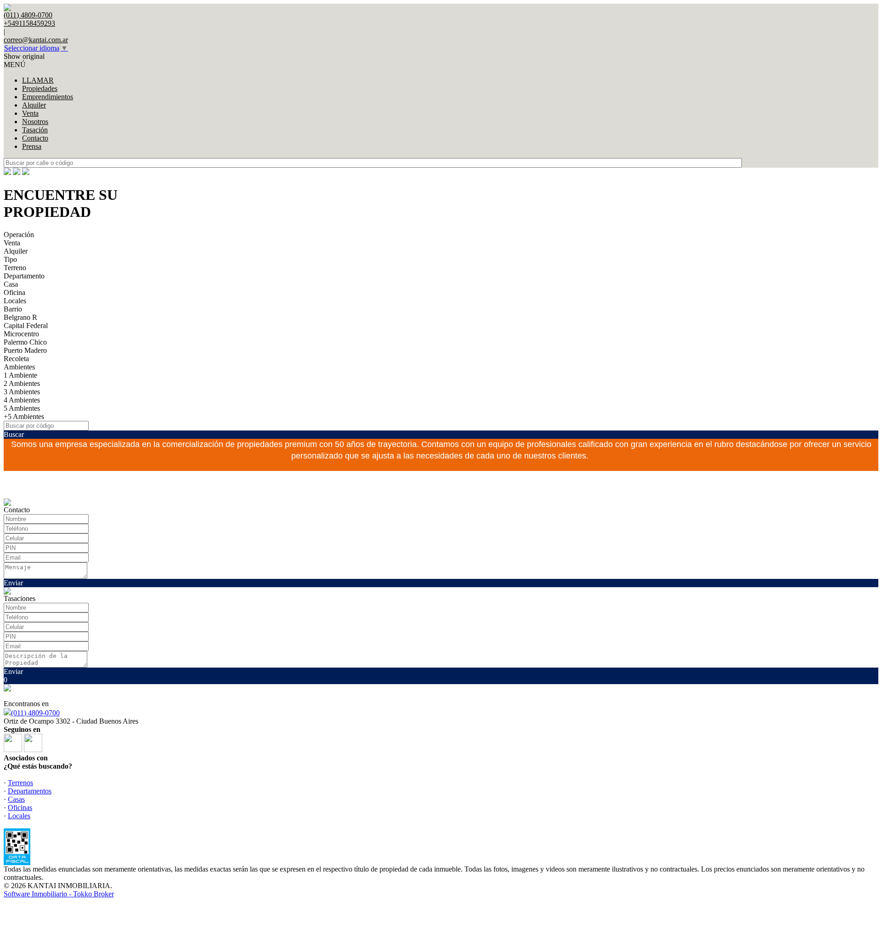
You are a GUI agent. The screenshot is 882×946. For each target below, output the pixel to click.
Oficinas (20, 807)
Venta (30, 113)
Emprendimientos (47, 97)
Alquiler (34, 105)
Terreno (15, 268)
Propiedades (39, 88)
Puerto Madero (25, 350)
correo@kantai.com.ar (36, 40)
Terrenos (20, 783)
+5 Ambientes (24, 416)
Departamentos (29, 791)
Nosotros (35, 121)
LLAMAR (38, 80)
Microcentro (21, 334)
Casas (16, 799)
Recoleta (16, 359)
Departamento (24, 276)
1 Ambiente (20, 375)
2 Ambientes (22, 383)
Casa (11, 284)
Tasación (35, 130)
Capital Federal (26, 325)
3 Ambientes (22, 392)
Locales (15, 301)
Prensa (31, 146)
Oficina (14, 292)
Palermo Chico (25, 342)
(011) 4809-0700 (35, 713)
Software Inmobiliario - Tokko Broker (59, 894)
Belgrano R (20, 317)
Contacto (35, 138)
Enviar (13, 583)
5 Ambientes (22, 408)
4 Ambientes (22, 400)
